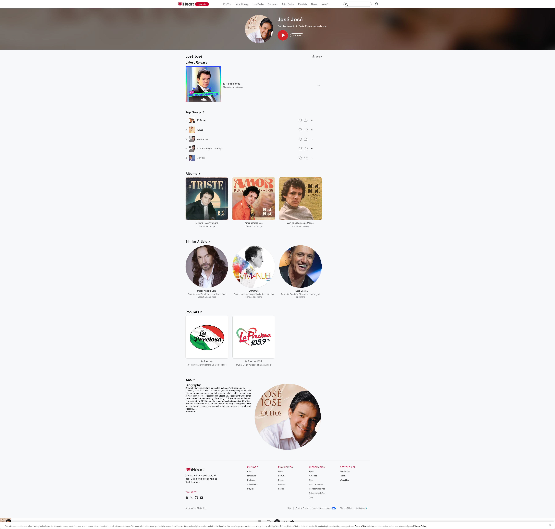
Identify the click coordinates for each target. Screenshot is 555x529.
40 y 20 (201, 158)
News (314, 4)
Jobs (311, 497)
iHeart (249, 471)
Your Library (242, 4)
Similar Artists (196, 241)
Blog (311, 480)
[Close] (550, 525)
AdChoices (360, 508)
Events (281, 480)
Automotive (344, 471)
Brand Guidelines (316, 484)
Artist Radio (288, 4)
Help (289, 508)
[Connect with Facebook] (187, 498)
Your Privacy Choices (321, 508)
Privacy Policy (302, 508)
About (311, 471)
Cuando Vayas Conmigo (209, 148)
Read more (191, 411)
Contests (282, 484)
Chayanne (303, 294)
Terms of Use (346, 508)
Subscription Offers (317, 493)
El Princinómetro (231, 83)
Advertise (313, 475)
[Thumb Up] (305, 120)
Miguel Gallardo (256, 294)
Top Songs (193, 112)
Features (282, 475)
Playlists (302, 4)
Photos (281, 488)
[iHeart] (185, 4)
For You (227, 4)
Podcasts (273, 4)
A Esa (200, 129)
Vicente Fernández (201, 294)
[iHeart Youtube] (201, 498)
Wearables (344, 480)
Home (342, 475)
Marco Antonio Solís (293, 26)
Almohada (202, 139)
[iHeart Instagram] (196, 498)
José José (243, 294)
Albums (191, 173)
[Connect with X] (191, 498)
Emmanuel (310, 26)
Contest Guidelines (317, 488)
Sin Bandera (292, 294)
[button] (283, 35)
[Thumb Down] (300, 120)
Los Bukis (216, 294)
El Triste (201, 120)
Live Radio (258, 4)
